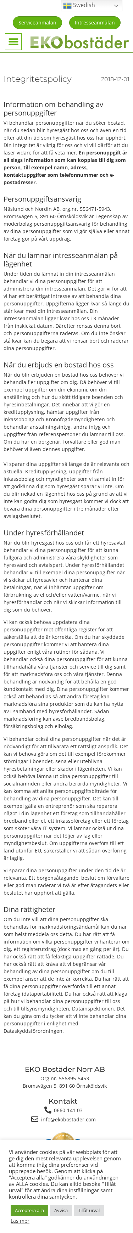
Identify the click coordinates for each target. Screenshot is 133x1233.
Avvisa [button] (61, 1210)
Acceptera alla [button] (29, 1210)
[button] (13, 41)
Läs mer (20, 1221)
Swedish (83, 5)
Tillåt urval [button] (89, 1210)
